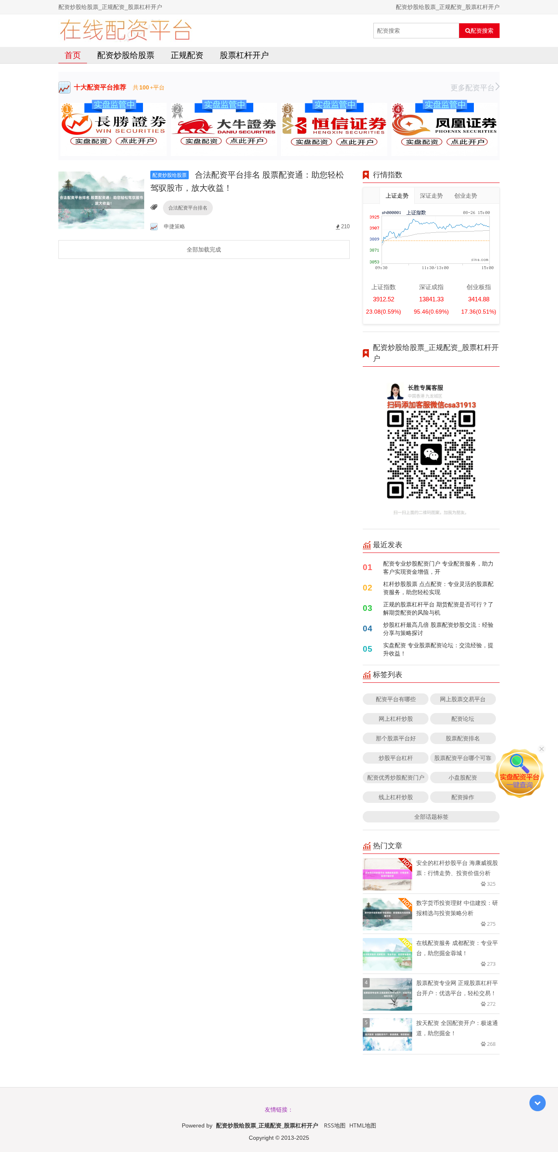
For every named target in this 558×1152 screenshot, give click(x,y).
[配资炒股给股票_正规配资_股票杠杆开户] (125, 30)
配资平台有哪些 (396, 699)
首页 (73, 54)
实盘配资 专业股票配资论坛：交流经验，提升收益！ (438, 649)
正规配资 (187, 54)
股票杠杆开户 (244, 54)
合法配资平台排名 (188, 207)
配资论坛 (462, 718)
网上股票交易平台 (463, 699)
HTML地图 (362, 1125)
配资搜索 (482, 30)
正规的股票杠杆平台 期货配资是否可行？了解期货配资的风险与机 (438, 608)
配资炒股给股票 (125, 54)
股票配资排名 (463, 738)
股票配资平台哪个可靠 (462, 758)
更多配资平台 (473, 87)
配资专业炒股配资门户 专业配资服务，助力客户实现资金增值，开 (438, 567)
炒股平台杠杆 (396, 758)
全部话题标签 (431, 816)
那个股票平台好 (396, 738)
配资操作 (462, 797)
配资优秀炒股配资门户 (395, 777)
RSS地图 (335, 1125)
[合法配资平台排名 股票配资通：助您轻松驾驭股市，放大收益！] (101, 199)
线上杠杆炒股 (396, 797)
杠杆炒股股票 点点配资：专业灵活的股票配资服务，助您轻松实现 (438, 588)
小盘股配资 (463, 777)
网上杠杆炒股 (396, 718)
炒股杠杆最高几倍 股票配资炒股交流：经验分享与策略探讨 (438, 629)
